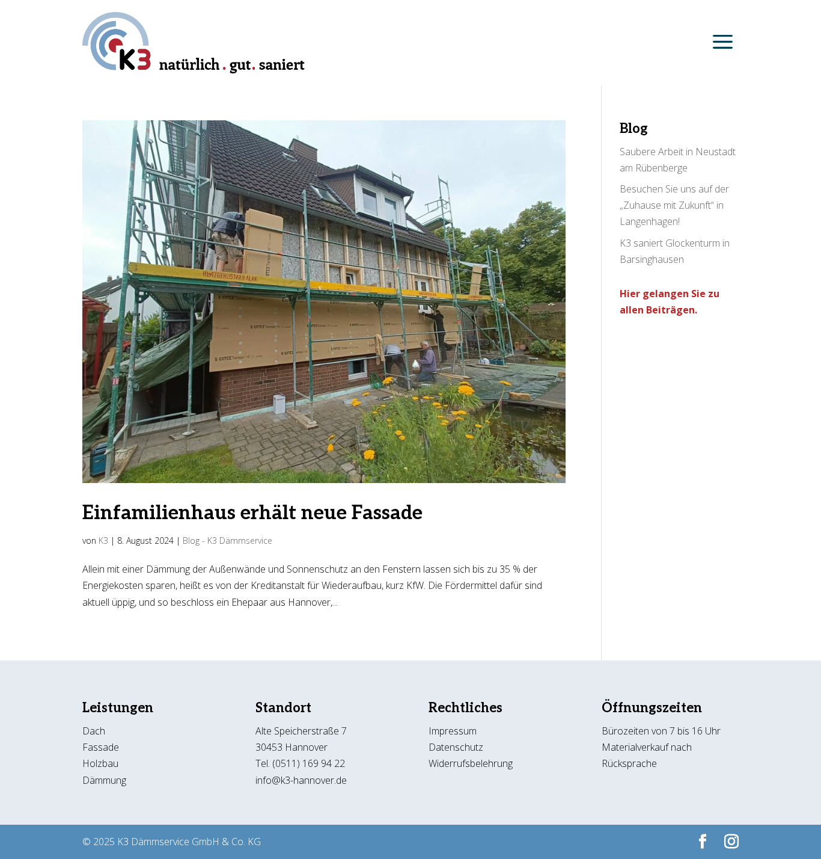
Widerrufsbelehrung (471, 763)
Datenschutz (457, 747)
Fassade (100, 747)
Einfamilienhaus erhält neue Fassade (252, 513)
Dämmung (104, 780)
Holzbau (100, 763)
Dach (93, 730)
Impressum (453, 730)
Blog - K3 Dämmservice (227, 540)
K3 (103, 540)
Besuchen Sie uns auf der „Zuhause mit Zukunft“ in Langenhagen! (674, 205)
